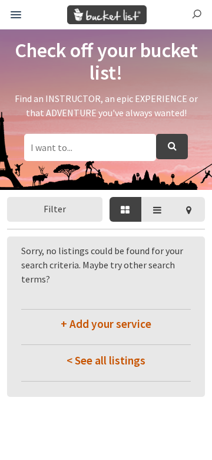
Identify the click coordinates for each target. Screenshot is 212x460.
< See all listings (106, 360)
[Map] (189, 209)
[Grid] (125, 209)
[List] (157, 209)
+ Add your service (106, 324)
